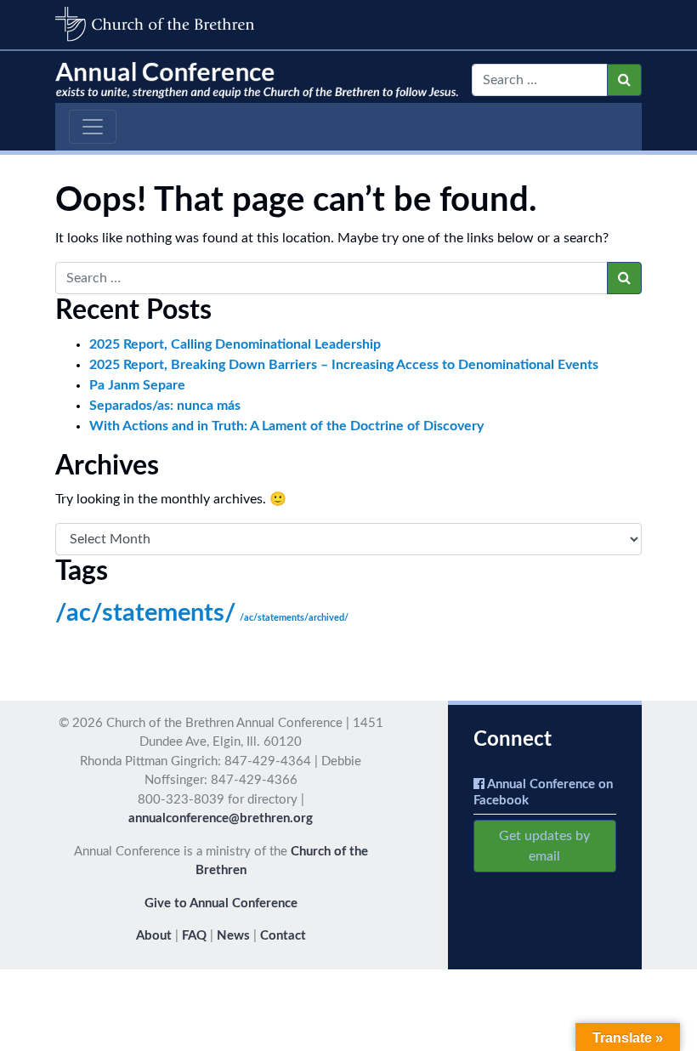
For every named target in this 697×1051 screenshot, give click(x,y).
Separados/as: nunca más (165, 405)
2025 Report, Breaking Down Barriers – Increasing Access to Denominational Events (343, 365)
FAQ (194, 935)
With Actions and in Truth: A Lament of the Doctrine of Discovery (286, 426)
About (154, 935)
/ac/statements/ (145, 613)
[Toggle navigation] (92, 127)
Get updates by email (544, 846)
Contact (283, 935)
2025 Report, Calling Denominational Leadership (235, 344)
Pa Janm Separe (137, 385)
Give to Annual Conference (221, 903)
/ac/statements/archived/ (294, 617)
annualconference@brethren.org (220, 818)
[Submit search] (624, 80)
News (233, 935)
